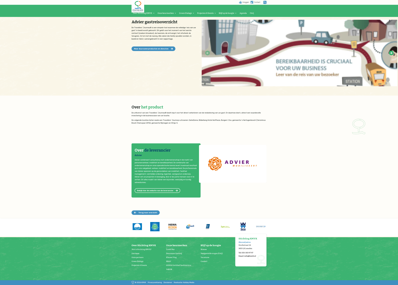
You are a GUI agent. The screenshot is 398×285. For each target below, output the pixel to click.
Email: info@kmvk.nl (247, 256)
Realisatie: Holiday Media (184, 282)
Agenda (243, 13)
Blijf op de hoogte (226, 13)
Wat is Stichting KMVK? (141, 249)
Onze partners (137, 257)
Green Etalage (185, 13)
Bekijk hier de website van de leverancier (155, 191)
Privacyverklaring (155, 282)
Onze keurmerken (166, 13)
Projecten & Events (205, 13)
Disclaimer (168, 282)
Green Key (170, 249)
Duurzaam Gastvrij (174, 253)
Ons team (135, 253)
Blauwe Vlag (171, 257)
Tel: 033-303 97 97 (246, 253)
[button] (391, 53)
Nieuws (204, 249)
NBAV (168, 261)
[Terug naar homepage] (138, 6)
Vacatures (205, 257)
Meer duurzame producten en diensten (151, 49)
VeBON (169, 269)
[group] (137, 226)
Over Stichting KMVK (142, 13)
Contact (204, 261)
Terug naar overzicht (147, 213)
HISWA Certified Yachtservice (178, 265)
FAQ (252, 13)
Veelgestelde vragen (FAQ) (212, 253)
